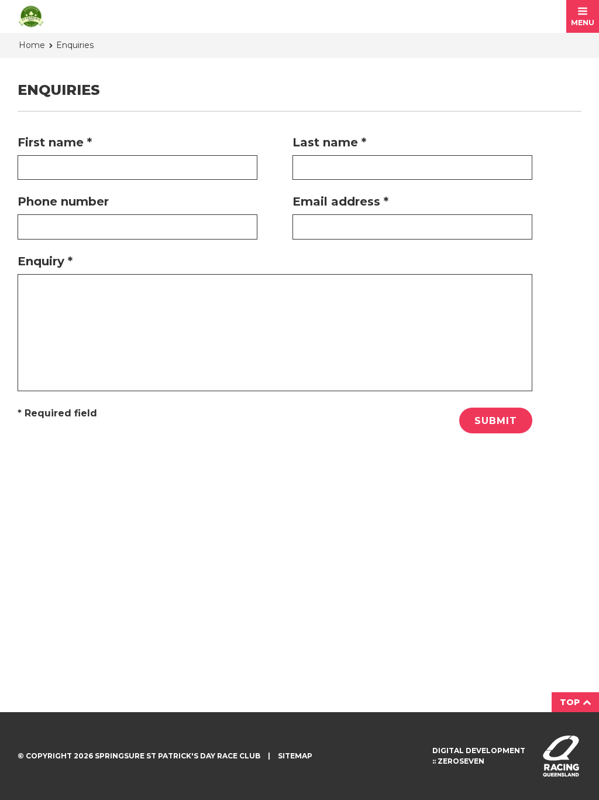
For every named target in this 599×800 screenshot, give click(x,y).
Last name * (329, 142)
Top (571, 702)
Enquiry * (45, 261)
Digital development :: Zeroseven (478, 755)
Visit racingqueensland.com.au (561, 756)
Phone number (63, 201)
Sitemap (295, 755)
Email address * (340, 201)
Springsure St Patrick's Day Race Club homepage (31, 16)
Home (32, 45)
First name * (55, 142)
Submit (495, 420)
